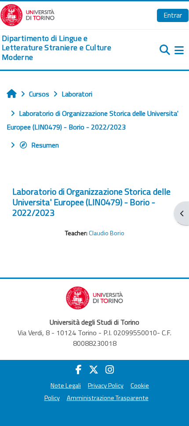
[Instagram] (109, 369)
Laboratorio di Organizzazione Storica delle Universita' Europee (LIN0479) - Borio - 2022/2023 (91, 202)
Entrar (173, 15)
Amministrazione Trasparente (108, 398)
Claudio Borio (106, 233)
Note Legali (66, 385)
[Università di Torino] (27, 14)
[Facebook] (78, 369)
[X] (93, 369)
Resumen (45, 145)
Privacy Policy (106, 385)
